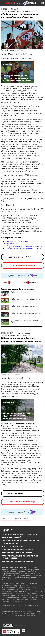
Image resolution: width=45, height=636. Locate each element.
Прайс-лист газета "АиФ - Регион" (17, 550)
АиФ (22, 50)
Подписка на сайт (10, 544)
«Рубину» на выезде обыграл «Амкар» (23, 246)
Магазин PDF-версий (11, 537)
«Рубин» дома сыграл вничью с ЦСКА (23, 248)
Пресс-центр (31, 534)
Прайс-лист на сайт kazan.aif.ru (17, 553)
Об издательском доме (13, 534)
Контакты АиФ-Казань (12, 547)
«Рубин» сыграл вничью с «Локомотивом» (16, 242)
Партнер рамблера (20, 625)
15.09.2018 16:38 (7, 9)
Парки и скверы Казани (10, 374)
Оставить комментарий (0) (22, 265)
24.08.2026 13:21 (7, 333)
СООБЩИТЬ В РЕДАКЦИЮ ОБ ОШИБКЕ (18, 561)
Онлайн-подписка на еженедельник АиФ (21, 540)
